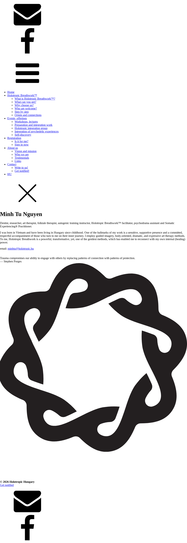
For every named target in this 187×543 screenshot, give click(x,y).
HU (9, 174)
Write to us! (21, 167)
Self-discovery (23, 134)
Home (10, 92)
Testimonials (22, 157)
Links (18, 161)
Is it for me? (21, 141)
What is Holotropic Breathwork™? (35, 98)
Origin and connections (28, 115)
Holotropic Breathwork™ (22, 95)
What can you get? (25, 101)
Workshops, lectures (26, 121)
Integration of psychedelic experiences (37, 131)
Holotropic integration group (31, 128)
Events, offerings (17, 118)
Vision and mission (26, 151)
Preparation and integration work (33, 124)
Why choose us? (24, 105)
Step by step (22, 111)
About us (12, 147)
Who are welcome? (26, 108)
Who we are (22, 154)
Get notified (7, 485)
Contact (11, 164)
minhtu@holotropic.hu (21, 248)
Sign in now (22, 144)
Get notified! (22, 170)
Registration (14, 138)
